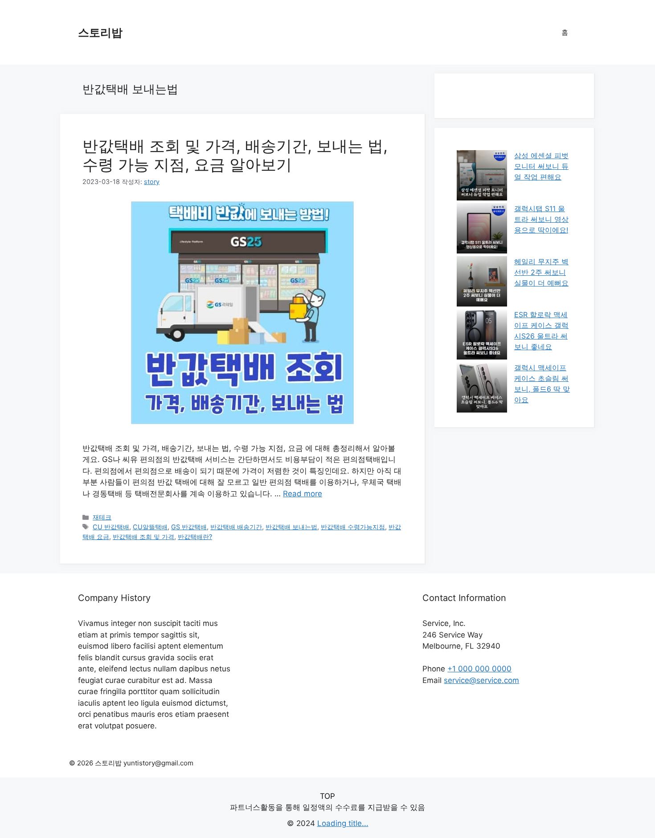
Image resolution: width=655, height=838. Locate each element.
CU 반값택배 (111, 527)
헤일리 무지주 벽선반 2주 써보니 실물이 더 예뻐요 (541, 272)
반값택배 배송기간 (236, 527)
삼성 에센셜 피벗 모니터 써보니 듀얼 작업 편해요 (541, 166)
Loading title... (342, 823)
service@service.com (481, 680)
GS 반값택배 (189, 527)
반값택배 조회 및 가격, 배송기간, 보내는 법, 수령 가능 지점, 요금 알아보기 (235, 155)
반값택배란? (195, 536)
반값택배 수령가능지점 (353, 527)
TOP (327, 796)
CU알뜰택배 (150, 527)
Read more (302, 493)
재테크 (102, 517)
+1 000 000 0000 (479, 668)
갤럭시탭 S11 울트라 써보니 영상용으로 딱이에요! (541, 219)
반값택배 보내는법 (291, 527)
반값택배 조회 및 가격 (143, 536)
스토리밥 (100, 32)
